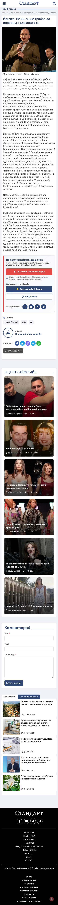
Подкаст (29, 843)
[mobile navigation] (4, 3)
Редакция (29, 884)
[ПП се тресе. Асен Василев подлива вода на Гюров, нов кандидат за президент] (11, 764)
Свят (29, 857)
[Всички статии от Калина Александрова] (8, 333)
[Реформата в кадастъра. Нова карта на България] (11, 745)
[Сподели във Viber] (27, 343)
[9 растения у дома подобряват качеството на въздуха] (11, 783)
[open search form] (54, 3)
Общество (29, 839)
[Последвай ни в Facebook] (19, 821)
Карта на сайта (29, 898)
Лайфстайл (16, 13)
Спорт (29, 860)
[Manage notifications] (52, 899)
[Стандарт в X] (43, 306)
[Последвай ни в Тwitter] (33, 821)
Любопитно (29, 850)
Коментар (10, 655)
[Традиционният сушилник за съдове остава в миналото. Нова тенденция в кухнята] (11, 727)
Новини (5, 13)
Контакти (29, 894)
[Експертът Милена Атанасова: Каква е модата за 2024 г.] (29, 556)
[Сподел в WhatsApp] (38, 343)
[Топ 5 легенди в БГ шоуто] (29, 438)
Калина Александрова (28, 334)
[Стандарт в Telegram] (37, 306)
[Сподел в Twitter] (22, 343)
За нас (29, 877)
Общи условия (29, 880)
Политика (29, 836)
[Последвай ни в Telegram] (39, 821)
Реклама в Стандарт (29, 891)
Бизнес (29, 853)
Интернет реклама (29, 887)
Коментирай (14, 350)
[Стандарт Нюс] (29, 815)
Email (6, 644)
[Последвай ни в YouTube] (26, 821)
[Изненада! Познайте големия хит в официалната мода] (29, 477)
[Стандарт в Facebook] (25, 306)
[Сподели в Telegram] (33, 343)
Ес (31, 322)
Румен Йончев (11, 322)
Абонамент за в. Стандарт (29, 901)
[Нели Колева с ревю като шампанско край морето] (29, 517)
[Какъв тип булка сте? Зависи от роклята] (29, 595)
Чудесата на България (29, 846)
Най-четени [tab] (10, 696)
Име (7, 634)
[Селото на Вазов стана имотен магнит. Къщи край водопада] (11, 708)
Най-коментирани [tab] (29, 696)
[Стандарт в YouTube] (31, 306)
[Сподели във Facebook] (17, 343)
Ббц (24, 322)
